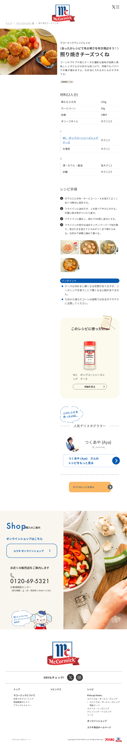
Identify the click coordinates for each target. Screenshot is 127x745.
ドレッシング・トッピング (99, 711)
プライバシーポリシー (20, 739)
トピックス (55, 689)
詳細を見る (89, 386)
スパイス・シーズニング (98, 708)
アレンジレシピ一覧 (25, 23)
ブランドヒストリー (22, 705)
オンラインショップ (97, 720)
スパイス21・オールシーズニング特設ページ (105, 704)
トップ (9, 23)
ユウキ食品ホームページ (99, 727)
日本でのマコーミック (23, 698)
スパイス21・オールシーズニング (102, 698)
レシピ (90, 689)
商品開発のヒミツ (21, 702)
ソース (90, 714)
